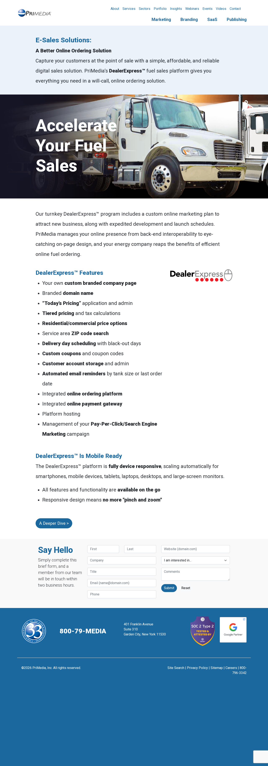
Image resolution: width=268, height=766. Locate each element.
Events (207, 9)
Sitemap (217, 668)
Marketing (161, 19)
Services (128, 9)
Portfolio (160, 9)
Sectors (144, 9)
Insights (176, 9)
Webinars (192, 9)
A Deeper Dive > (54, 523)
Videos (221, 9)
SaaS (212, 19)
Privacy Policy (197, 668)
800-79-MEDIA (83, 631)
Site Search (176, 668)
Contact (235, 9)
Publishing (237, 19)
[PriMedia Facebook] (123, 670)
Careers (231, 668)
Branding (189, 19)
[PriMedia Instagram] (134, 670)
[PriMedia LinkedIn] (144, 670)
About (115, 9)
